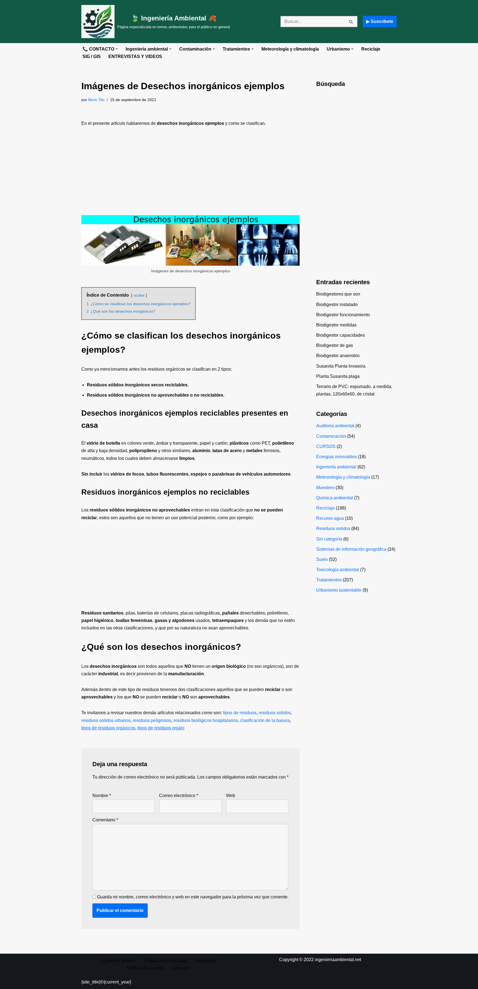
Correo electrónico (178, 795)
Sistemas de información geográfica (351, 549)
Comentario (105, 819)
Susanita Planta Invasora (340, 366)
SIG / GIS (91, 56)
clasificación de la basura (265, 720)
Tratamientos (329, 579)
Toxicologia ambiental (337, 569)
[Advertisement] (190, 174)
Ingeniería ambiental (336, 467)
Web (230, 795)
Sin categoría (329, 539)
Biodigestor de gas (334, 345)
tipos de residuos (239, 712)
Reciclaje (370, 49)
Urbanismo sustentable (339, 590)
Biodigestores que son (338, 294)
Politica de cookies (145, 968)
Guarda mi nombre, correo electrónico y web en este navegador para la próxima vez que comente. (193, 897)
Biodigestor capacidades (340, 335)
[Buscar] (351, 21)
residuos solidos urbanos (106, 720)
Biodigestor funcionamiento (343, 314)
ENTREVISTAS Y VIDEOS (135, 56)
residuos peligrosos (152, 720)
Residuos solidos (333, 528)
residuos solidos (275, 712)
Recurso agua (330, 518)
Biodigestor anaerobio (338, 355)
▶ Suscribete (379, 21)
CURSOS (326, 446)
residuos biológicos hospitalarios (205, 720)
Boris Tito (96, 99)
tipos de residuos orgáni (161, 728)
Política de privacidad (165, 960)
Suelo (322, 559)
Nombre (101, 795)
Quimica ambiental (334, 497)
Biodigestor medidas (336, 325)
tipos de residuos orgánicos (108, 728)
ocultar (139, 295)
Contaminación (331, 436)
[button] (117, 49)
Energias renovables (336, 456)
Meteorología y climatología (290, 49)
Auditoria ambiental (335, 425)
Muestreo (325, 487)
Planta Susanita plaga (338, 376)
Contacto (180, 968)
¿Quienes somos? (118, 960)
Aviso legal (205, 960)
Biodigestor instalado (337, 304)
